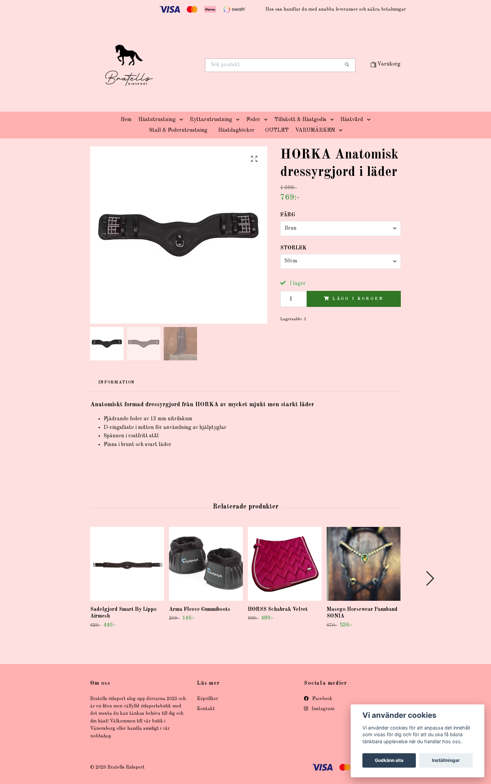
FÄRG (287, 215)
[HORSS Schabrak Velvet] (285, 564)
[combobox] (340, 228)
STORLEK (293, 248)
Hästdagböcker (236, 130)
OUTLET (277, 130)
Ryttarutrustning (211, 119)
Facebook (321, 698)
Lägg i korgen (357, 299)
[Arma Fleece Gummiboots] (206, 564)
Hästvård (351, 119)
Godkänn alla (389, 760)
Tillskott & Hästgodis (300, 119)
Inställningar (446, 760)
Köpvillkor (207, 698)
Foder (253, 119)
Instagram (322, 708)
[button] (182, 119)
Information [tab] (116, 382)
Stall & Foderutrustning (178, 130)
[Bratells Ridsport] (168, 65)
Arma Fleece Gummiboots (199, 609)
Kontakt (206, 708)
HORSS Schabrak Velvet (278, 609)
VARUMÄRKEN (315, 130)
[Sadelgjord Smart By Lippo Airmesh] (127, 564)
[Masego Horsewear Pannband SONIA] (363, 564)
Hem (126, 119)
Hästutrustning (157, 119)
